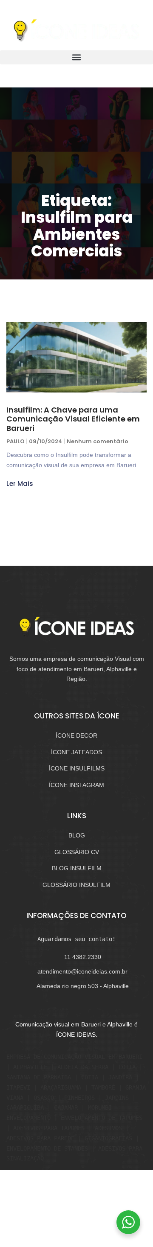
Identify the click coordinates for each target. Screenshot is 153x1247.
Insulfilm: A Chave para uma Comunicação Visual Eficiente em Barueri (73, 418)
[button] (76, 57)
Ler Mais (19, 483)
